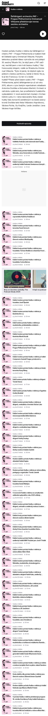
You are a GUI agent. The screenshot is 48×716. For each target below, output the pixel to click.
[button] (38, 3)
